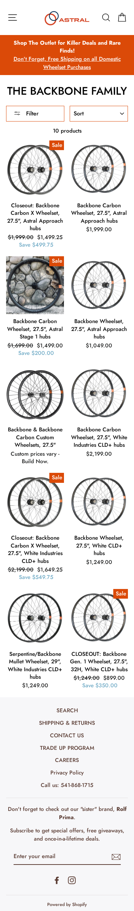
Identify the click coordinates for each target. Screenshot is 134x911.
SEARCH (67, 710)
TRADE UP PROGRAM (67, 748)
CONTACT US (67, 735)
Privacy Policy (67, 773)
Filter (31, 113)
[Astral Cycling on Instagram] (72, 880)
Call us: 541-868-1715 (67, 785)
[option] (67, 55)
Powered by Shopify (67, 904)
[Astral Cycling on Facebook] (57, 880)
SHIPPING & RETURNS (67, 723)
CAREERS (67, 760)
